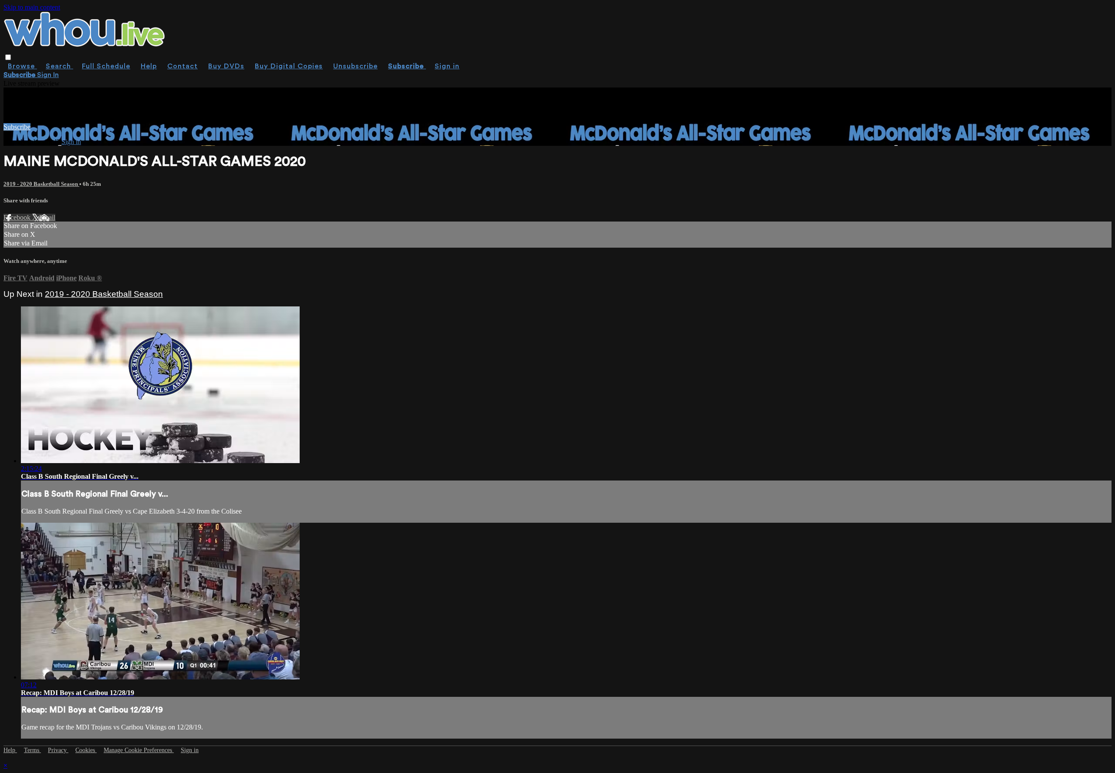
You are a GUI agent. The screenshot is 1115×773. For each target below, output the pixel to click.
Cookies (86, 750)
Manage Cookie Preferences (139, 750)
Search (59, 66)
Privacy (58, 750)
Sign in (447, 66)
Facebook (17, 217)
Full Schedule (106, 66)
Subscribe (16, 127)
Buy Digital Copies (289, 66)
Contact (182, 66)
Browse (22, 66)
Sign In (48, 74)
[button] (8, 57)
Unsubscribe (355, 66)
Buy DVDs (226, 66)
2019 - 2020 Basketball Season (41, 184)
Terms (32, 750)
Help (149, 66)
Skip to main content (31, 7)
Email (47, 217)
